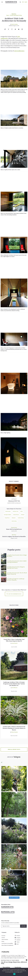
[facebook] (8, 29)
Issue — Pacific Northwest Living (14, 15)
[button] (20, 2)
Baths (22, 511)
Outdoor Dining (21, 517)
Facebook (18, 939)
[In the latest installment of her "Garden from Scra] (14, 830)
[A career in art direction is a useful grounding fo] (14, 883)
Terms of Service (5, 939)
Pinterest (18, 935)
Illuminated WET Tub (14, 501)
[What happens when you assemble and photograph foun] (14, 804)
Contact (3, 937)
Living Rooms (7, 517)
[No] (26, 972)
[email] (18, 29)
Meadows (14, 13)
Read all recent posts (14, 749)
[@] (4, 763)
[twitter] (15, 29)
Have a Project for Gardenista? (7, 945)
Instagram (18, 937)
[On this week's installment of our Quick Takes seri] (14, 856)
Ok (14, 974)
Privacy (3, 941)
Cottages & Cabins (7, 514)
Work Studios (8, 511)
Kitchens (22, 514)
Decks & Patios (16, 514)
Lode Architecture (19, 51)
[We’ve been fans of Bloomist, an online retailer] (14, 778)
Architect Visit (15, 511)
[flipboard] (5, 29)
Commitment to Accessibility (7, 943)
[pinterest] (12, 29)
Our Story (3, 935)
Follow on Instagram (15, 897)
